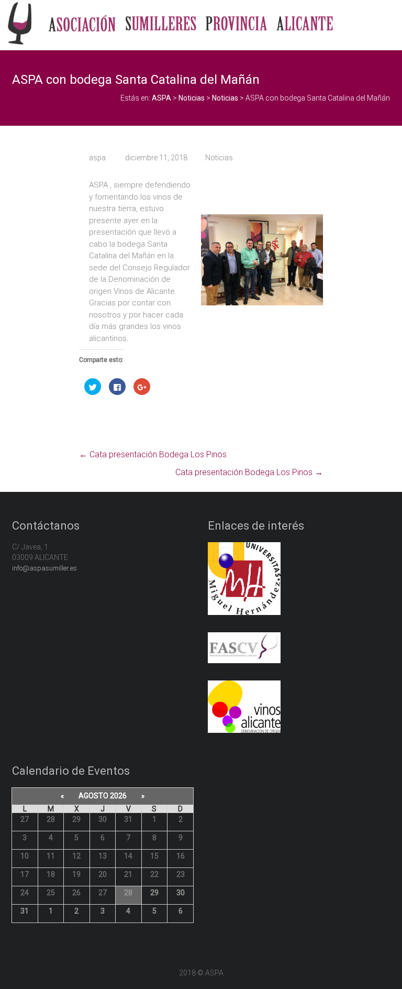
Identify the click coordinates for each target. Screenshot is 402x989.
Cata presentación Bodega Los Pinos (153, 454)
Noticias (219, 157)
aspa (97, 157)
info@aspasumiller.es (44, 568)
